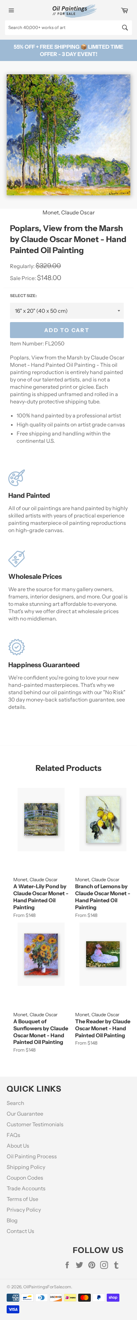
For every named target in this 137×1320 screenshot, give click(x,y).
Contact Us (20, 1231)
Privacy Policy (24, 1209)
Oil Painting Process (32, 1156)
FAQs (13, 1135)
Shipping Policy (26, 1167)
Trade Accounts (26, 1188)
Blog (12, 1220)
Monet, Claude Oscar (69, 212)
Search (15, 1103)
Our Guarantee (25, 1113)
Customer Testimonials (35, 1124)
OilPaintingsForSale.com (47, 1286)
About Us (18, 1145)
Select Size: (23, 295)
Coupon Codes (25, 1177)
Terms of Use (22, 1199)
